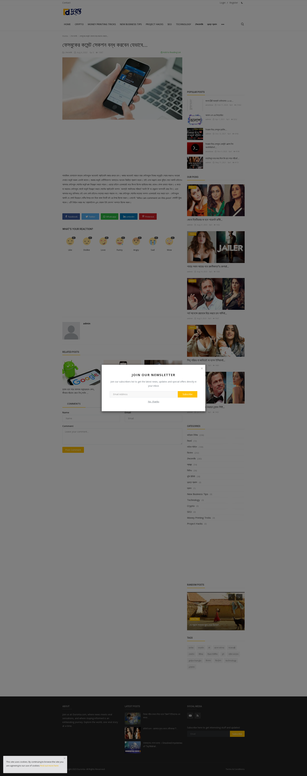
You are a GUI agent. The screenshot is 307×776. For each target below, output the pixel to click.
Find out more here (49, 765)
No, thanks (153, 401)
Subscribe (188, 394)
